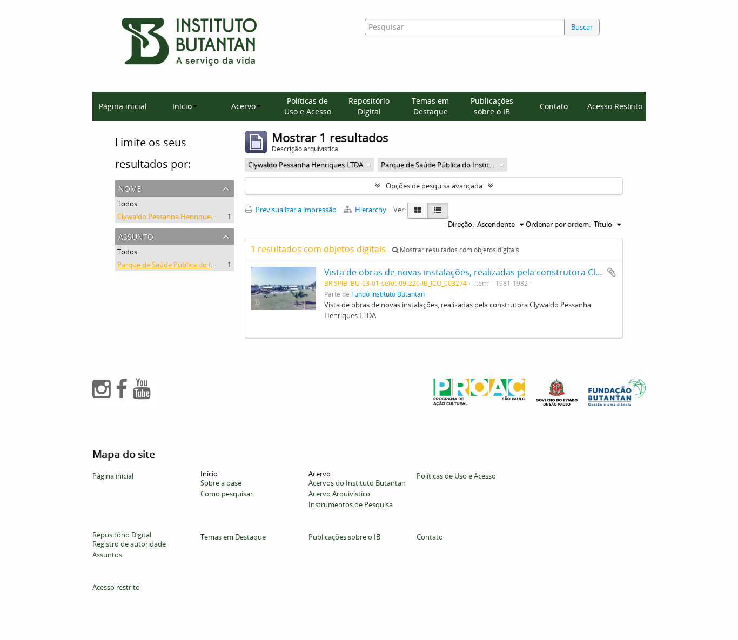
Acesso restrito (116, 587)
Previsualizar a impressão (295, 209)
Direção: (461, 224)
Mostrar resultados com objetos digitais (458, 249)
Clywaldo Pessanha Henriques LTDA (174, 216)
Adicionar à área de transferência (611, 272)
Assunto (135, 235)
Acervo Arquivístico (339, 493)
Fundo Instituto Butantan (388, 293)
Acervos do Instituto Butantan (357, 483)
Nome (130, 187)
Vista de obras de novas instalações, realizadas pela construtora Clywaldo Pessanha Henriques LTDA (529, 272)
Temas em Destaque (430, 106)
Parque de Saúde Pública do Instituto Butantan (193, 265)
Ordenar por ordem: (558, 224)
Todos (127, 203)
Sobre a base (220, 483)
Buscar (582, 27)
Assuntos (107, 555)
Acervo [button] (243, 106)
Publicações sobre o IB (492, 106)
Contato (554, 106)
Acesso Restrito (614, 106)
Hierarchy (370, 209)
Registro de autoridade (129, 544)
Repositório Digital (369, 106)
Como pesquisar (226, 493)
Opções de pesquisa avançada (434, 186)
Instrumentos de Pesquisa (350, 504)
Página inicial (123, 106)
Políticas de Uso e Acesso (307, 106)
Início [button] (182, 106)
